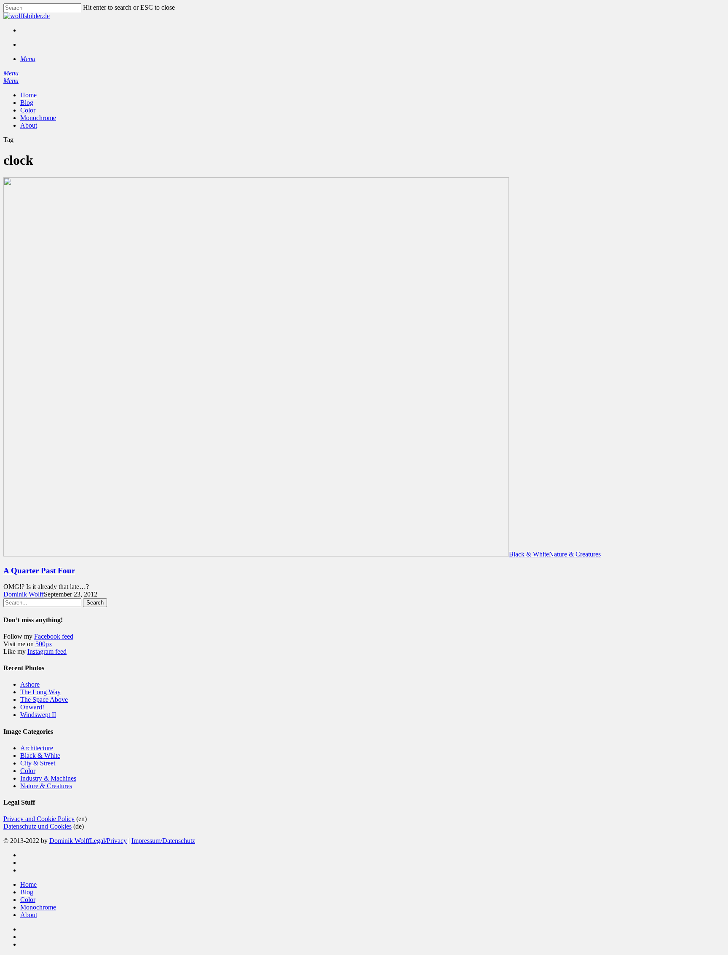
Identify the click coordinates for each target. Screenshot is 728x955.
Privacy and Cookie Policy (39, 818)
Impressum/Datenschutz (163, 840)
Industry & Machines (48, 778)
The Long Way (40, 692)
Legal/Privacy (108, 840)
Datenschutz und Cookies (37, 826)
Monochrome (38, 907)
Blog (26, 892)
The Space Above (44, 699)
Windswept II (38, 714)
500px (43, 643)
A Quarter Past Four (39, 570)
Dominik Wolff (23, 594)
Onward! (32, 707)
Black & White (529, 554)
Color (27, 770)
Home (28, 884)
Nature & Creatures (575, 554)
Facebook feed (53, 636)
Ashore (30, 684)
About (28, 914)
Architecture (36, 748)
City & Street (37, 763)
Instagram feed (47, 651)
